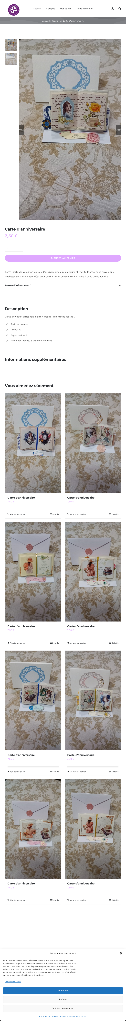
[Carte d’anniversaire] (33, 443)
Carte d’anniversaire (21, 497)
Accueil (46, 21)
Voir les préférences (63, 1008)
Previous (21, 130)
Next (118, 130)
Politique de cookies (48, 1016)
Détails (55, 514)
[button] (121, 953)
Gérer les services (13, 981)
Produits (56, 21)
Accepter (63, 990)
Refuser (63, 999)
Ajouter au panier (63, 258)
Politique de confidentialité (72, 1016)
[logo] (14, 5)
